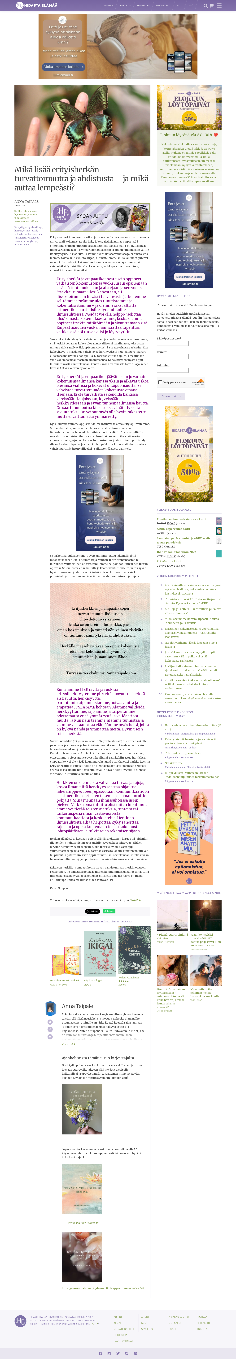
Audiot (118, 1317)
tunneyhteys (30, 241)
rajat (40, 234)
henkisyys (20, 230)
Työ (191, 5)
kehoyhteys (20, 234)
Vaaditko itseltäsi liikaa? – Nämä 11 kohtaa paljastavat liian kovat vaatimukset (205, 940)
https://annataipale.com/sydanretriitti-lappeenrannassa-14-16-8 (103, 1288)
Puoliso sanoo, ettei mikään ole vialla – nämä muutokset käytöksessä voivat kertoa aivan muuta (193, 698)
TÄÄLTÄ (135, 900)
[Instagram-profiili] (50, 1036)
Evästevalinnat (123, 1341)
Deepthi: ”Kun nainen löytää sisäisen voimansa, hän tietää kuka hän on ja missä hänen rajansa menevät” (171, 998)
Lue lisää (69, 1044)
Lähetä (110, 911)
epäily (21, 227)
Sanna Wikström (165, 942)
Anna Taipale (26, 202)
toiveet (35, 237)
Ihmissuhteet (21, 218)
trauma (18, 241)
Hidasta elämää (55, 5)
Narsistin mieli (175, 763)
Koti (179, 5)
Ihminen (108, 5)
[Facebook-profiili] (50, 1029)
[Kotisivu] (50, 1022)
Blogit (21, 211)
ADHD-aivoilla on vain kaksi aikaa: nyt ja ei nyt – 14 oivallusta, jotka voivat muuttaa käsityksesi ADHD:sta (193, 589)
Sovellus (147, 1329)
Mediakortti (204, 1322)
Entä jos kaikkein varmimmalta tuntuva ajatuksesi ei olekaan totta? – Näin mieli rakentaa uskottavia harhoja (191, 670)
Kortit (145, 1322)
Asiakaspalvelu (179, 1317)
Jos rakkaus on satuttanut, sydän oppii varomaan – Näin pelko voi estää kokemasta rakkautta (190, 656)
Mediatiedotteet (124, 1329)
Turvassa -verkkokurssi (83, 1222)
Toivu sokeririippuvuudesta (183, 753)
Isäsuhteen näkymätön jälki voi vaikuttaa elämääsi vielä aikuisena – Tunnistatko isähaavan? (192, 632)
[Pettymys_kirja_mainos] (189, 836)
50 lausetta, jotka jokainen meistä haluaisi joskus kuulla (204, 993)
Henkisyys (143, 5)
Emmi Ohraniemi (164, 1010)
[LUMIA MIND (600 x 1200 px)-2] (100, 503)
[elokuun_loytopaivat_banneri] (189, 453)
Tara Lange (196, 1000)
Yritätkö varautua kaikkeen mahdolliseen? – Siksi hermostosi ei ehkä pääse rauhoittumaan (192, 684)
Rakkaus (125, 5)
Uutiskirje (175, 1322)
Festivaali (203, 1317)
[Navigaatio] (219, 5)
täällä (94, 1323)
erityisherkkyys (33, 227)
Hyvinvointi (163, 5)
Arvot (145, 1317)
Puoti (172, 1329)
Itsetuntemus (21, 221)
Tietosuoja (120, 1335)
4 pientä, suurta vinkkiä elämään (172, 936)
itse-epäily (32, 230)
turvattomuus (21, 244)
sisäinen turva (22, 237)
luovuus (32, 234)
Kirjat (117, 1322)
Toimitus (202, 1329)
